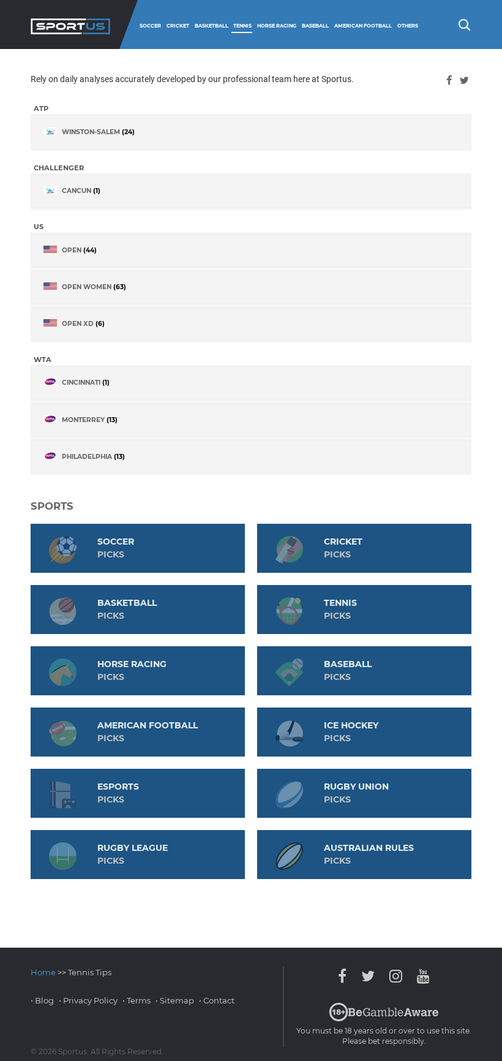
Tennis (242, 26)
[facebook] (449, 80)
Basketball (211, 26)
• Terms (136, 1000)
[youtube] (420, 976)
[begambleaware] (384, 1018)
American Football (363, 26)
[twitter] (464, 80)
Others (407, 26)
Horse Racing (276, 26)
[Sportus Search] (463, 24)
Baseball (315, 26)
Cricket (178, 26)
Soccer (150, 26)
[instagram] (395, 976)
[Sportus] (70, 24)
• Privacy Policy (88, 1000)
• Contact (216, 1000)
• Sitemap (174, 1000)
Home (43, 972)
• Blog (42, 1000)
